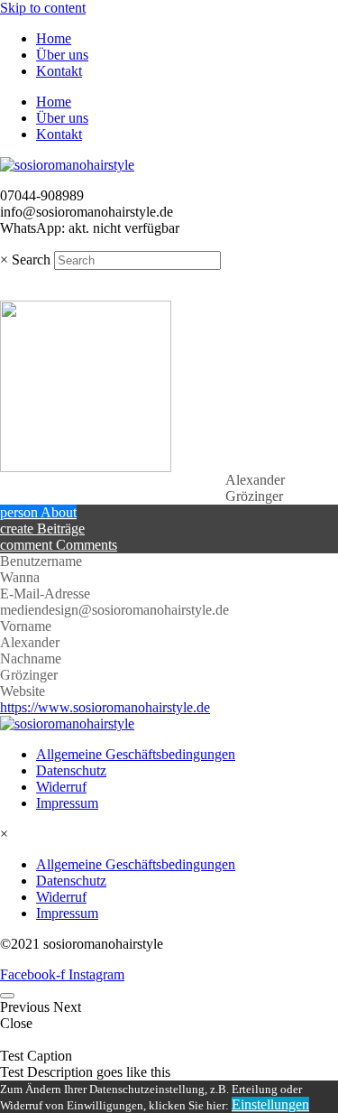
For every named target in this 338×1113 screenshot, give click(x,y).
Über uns (62, 54)
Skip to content (43, 7)
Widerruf (61, 786)
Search (31, 259)
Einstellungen (270, 1104)
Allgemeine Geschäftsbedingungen (135, 754)
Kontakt (59, 71)
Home (53, 38)
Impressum (67, 803)
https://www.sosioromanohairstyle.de (105, 707)
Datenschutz (71, 770)
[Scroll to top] (7, 995)
